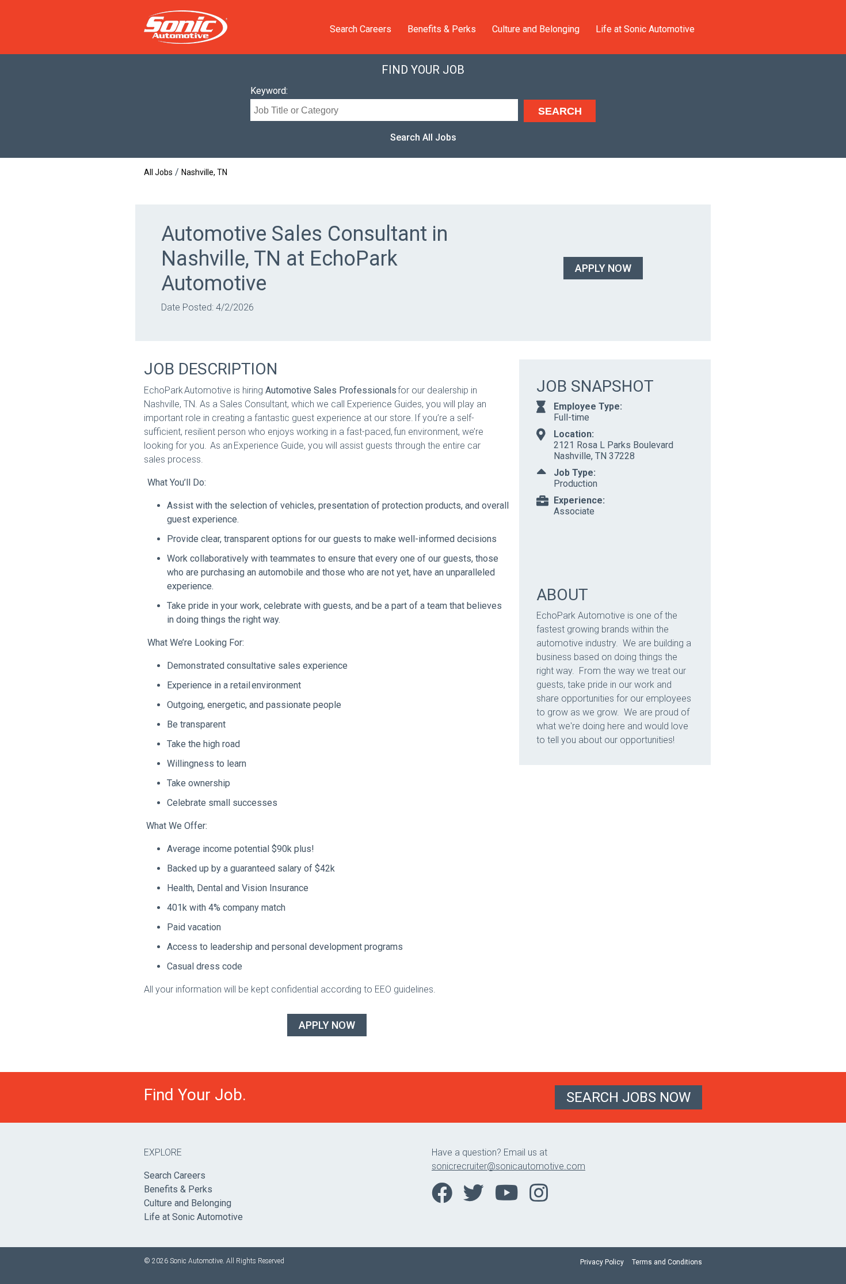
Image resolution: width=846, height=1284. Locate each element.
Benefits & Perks (441, 29)
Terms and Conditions (667, 1262)
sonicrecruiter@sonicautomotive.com (508, 1166)
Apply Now (603, 268)
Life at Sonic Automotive (645, 29)
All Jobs (158, 172)
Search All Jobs (423, 137)
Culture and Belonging (536, 29)
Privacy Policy (602, 1262)
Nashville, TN (204, 172)
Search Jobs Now (628, 1097)
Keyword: (269, 90)
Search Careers (360, 29)
